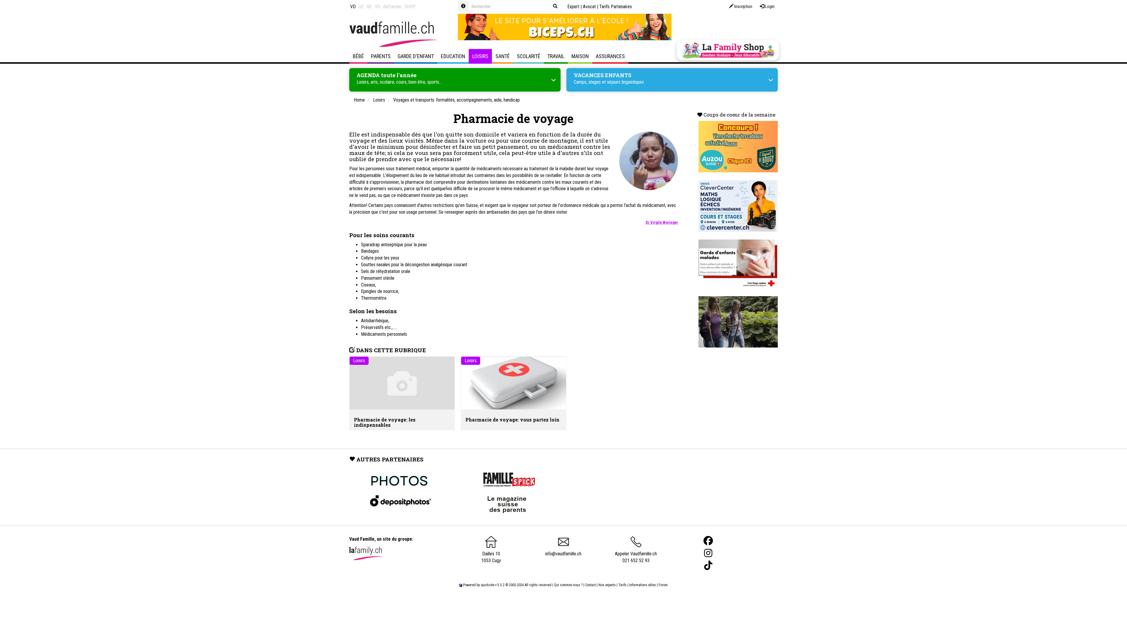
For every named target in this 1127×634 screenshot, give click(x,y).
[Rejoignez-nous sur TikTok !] (708, 565)
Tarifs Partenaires (615, 6)
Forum (663, 585)
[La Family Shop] (727, 50)
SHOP (410, 6)
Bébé (358, 56)
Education (453, 56)
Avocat (589, 6)
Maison (580, 56)
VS (377, 6)
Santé (502, 56)
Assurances (610, 56)
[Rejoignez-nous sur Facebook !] (708, 541)
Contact (590, 585)
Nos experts (607, 585)
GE (361, 6)
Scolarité (528, 56)
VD (353, 6)
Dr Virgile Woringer (662, 222)
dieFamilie (392, 6)
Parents (381, 56)
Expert (573, 6)
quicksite (487, 585)
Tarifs (622, 585)
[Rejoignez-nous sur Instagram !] (708, 553)
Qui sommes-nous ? (568, 585)
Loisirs (480, 56)
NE (369, 6)
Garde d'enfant (416, 56)
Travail (555, 56)
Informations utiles (642, 585)
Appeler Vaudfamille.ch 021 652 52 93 (636, 557)
